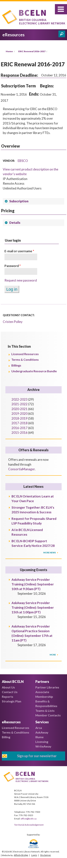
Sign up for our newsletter (37, 756)
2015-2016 (20, 432)
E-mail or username (19, 251)
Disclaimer (45, 855)
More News (49, 552)
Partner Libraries (47, 687)
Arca (38, 727)
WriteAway (43, 746)
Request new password (20, 280)
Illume (39, 737)
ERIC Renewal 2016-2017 (31, 51)
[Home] (34, 18)
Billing (6, 737)
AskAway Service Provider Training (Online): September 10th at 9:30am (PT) (33, 584)
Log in (34, 855)
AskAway (41, 732)
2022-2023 (20, 399)
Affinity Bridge (21, 855)
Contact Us (9, 692)
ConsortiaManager (21, 469)
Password (12, 266)
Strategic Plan (11, 701)
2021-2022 (20, 404)
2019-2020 (20, 413)
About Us (8, 687)
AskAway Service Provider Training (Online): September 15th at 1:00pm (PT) (33, 607)
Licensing (41, 741)
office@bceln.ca (28, 818)
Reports (7, 696)
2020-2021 (20, 409)
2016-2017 (20, 428)
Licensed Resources (25, 354)
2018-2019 (20, 418)
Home (9, 51)
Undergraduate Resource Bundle (34, 371)
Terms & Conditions (25, 359)
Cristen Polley (13, 322)
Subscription (18, 201)
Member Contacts (48, 715)
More (53, 654)
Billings (16, 365)
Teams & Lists (45, 710)
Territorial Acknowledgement (29, 824)
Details (14, 223)
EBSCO (23, 161)
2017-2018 (20, 423)
